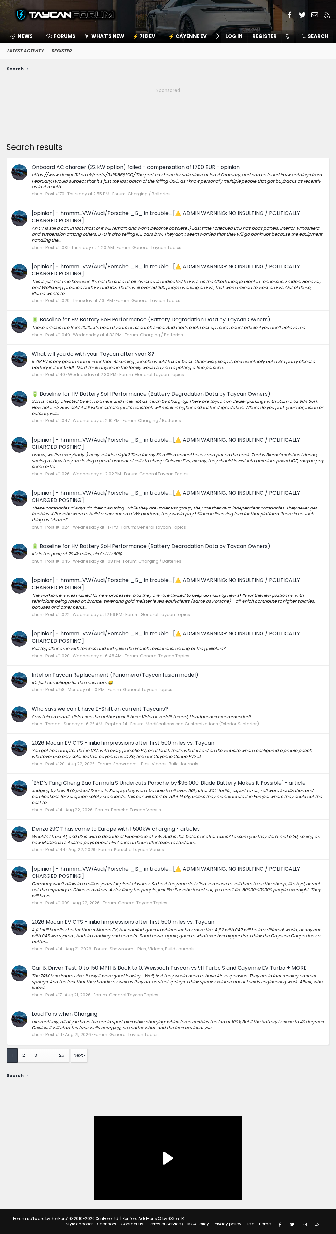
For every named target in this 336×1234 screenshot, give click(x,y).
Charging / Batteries (149, 194)
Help (250, 1224)
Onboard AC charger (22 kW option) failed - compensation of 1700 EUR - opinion (136, 167)
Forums (64, 36)
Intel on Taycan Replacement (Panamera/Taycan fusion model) (115, 675)
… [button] (48, 1055)
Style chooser (79, 1224)
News (25, 36)
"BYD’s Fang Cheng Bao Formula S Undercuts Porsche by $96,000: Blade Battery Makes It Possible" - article (168, 783)
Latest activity (25, 51)
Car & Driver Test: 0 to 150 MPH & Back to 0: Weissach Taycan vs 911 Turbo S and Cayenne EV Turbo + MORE (169, 968)
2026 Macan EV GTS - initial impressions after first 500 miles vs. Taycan (123, 743)
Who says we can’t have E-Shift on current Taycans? (100, 709)
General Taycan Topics (156, 247)
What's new (107, 36)
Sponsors (106, 1224)
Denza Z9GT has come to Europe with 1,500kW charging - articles (116, 829)
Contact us (132, 1224)
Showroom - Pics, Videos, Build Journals (155, 764)
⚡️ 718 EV (144, 36)
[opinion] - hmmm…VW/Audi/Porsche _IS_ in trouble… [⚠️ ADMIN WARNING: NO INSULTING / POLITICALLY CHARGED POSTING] (166, 216)
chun (37, 194)
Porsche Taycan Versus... (137, 810)
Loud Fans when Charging (64, 1014)
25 (61, 1055)
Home (265, 1224)
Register (61, 51)
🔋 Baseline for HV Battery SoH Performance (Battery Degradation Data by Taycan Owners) (151, 319)
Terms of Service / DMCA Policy (178, 1224)
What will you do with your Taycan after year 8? (93, 353)
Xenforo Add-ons (153, 1218)
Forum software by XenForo (66, 1218)
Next (78, 1055)
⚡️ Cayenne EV (187, 36)
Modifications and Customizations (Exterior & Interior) (202, 724)
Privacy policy (227, 1224)
